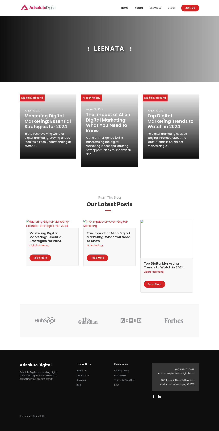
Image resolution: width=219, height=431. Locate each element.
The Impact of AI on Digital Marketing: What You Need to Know (108, 122)
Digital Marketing (32, 97)
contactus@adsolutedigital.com (176, 373)
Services (155, 8)
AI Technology (91, 97)
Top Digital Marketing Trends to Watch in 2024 (170, 121)
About (139, 8)
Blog (171, 8)
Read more (40, 257)
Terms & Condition (124, 380)
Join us (190, 8)
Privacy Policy (121, 370)
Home (124, 8)
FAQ (116, 384)
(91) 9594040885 (184, 369)
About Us (81, 370)
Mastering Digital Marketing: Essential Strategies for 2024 (48, 121)
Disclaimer (120, 375)
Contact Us (82, 375)
